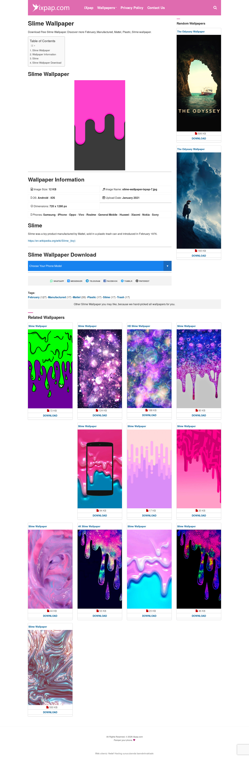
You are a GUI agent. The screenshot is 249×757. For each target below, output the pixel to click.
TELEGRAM (94, 281)
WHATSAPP (58, 281)
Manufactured (57, 297)
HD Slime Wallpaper (139, 326)
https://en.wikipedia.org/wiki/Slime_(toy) (51, 241)
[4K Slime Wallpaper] (100, 569)
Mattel (77, 297)
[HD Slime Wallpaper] (149, 368)
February (34, 297)
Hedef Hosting (115, 753)
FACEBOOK (112, 281)
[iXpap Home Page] (50, 7)
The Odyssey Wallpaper (191, 31)
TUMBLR (128, 281)
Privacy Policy (132, 7)
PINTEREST (144, 281)
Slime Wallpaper (41, 50)
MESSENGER (76, 281)
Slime (35, 58)
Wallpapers (106, 7)
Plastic (92, 297)
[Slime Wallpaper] (99, 125)
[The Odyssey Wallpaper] (199, 83)
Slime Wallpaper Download (46, 62)
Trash (121, 297)
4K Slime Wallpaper (89, 526)
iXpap (88, 7)
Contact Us (156, 7)
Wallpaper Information (44, 54)
